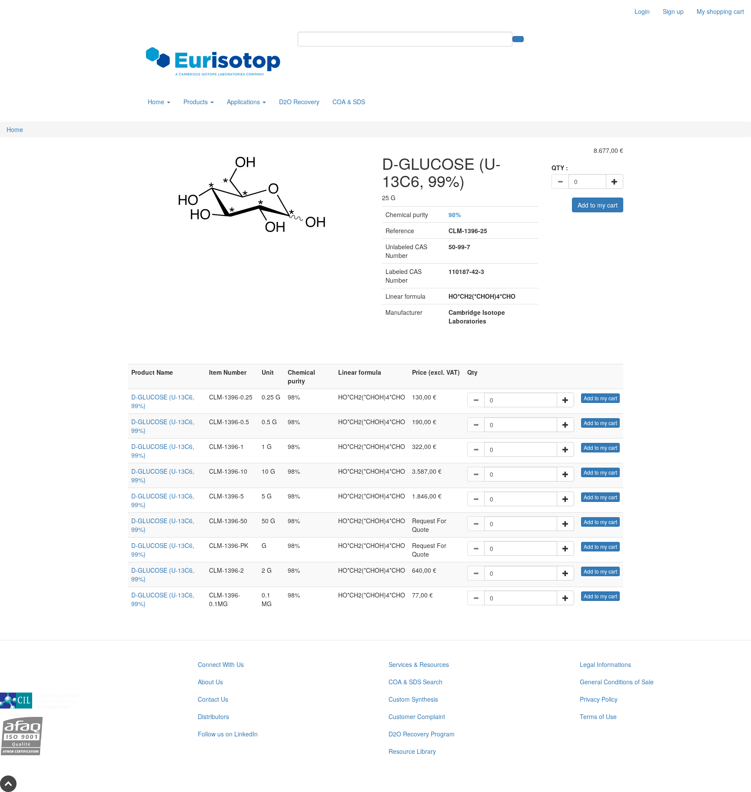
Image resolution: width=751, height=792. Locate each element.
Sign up (673, 11)
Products (196, 101)
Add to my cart (598, 205)
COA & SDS (348, 101)
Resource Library (412, 751)
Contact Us (213, 699)
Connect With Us (221, 664)
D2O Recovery (299, 101)
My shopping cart (720, 11)
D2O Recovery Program (422, 733)
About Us (210, 681)
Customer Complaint (417, 716)
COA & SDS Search (415, 681)
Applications (244, 101)
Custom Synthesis (413, 699)
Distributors (213, 716)
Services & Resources (419, 664)
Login (642, 11)
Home (157, 101)
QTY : (560, 167)
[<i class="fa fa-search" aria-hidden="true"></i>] (518, 39)
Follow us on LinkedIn (228, 733)
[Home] (216, 61)
